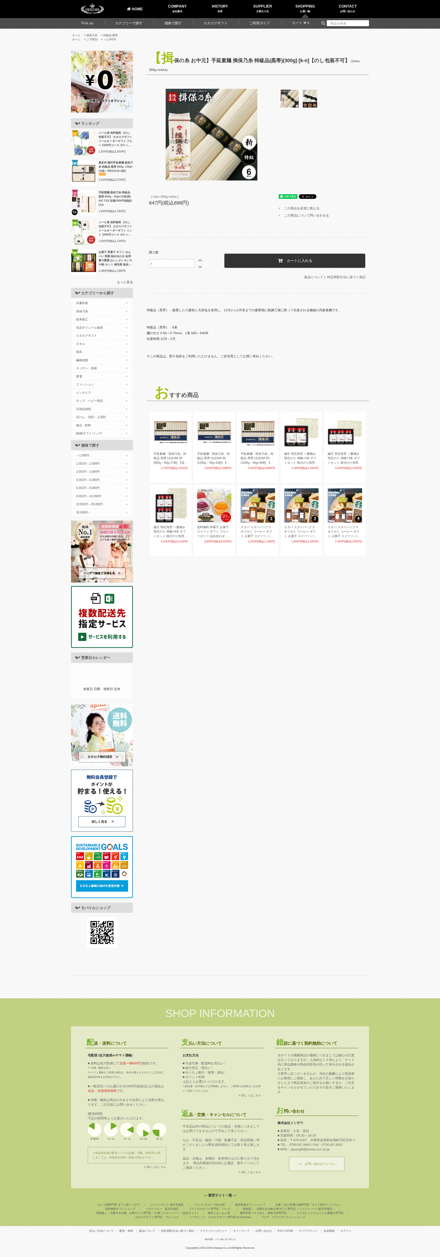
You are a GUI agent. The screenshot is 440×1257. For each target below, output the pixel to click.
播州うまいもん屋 (219, 1213)
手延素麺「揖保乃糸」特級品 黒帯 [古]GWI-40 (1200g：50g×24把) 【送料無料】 (213, 458)
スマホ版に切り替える (225, 1239)
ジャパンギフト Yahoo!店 (209, 1204)
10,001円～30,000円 (89, 504)
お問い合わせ (263, 1230)
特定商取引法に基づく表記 (346, 277)
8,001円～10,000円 (88, 496)
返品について (313, 277)
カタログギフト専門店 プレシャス (157, 1217)
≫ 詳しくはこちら (154, 1166)
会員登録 (329, 1230)
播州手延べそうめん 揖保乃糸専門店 (263, 1213)
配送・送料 (126, 1230)
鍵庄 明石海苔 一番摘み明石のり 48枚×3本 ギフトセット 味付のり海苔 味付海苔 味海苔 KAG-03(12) (344, 458)
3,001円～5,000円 (88, 480)
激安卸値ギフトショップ (250, 1204)
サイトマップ (241, 1230)
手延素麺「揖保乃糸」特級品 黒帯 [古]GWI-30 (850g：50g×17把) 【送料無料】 (170, 458)
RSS (280, 1230)
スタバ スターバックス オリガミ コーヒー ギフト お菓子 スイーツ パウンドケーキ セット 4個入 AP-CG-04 (344, 531)
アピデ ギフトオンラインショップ (283, 1217)
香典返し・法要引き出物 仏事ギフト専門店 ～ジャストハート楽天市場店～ (289, 1208)
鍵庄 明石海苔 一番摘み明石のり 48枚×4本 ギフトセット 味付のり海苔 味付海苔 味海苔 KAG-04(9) (170, 531)
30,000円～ (83, 512)
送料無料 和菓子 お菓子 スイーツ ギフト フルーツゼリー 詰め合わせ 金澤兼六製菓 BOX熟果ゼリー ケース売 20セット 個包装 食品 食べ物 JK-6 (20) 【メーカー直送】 (214, 531)
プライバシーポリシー (213, 1230)
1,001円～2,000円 (88, 463)
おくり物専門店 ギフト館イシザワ (119, 1204)
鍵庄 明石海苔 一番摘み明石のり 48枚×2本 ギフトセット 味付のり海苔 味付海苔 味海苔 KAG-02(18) (300, 458)
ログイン (345, 1230)
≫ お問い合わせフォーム (317, 1163)
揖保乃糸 (91, 35)
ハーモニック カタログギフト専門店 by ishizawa (220, 1217)
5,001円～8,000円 (88, 488)
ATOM (289, 1230)
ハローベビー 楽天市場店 (162, 1208)
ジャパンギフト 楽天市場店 (167, 1204)
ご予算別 (91, 39)
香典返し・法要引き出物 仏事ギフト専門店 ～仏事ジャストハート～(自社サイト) (147, 1213)
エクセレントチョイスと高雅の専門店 (320, 1213)
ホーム (76, 35)
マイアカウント (308, 1230)
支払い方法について (101, 1230)
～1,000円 (109, 39)
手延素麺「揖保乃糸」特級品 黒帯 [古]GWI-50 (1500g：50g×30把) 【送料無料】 (257, 458)
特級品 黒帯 (110, 35)
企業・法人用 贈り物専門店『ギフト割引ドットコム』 (308, 1204)
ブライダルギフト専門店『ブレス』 (211, 1208)
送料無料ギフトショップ (120, 1208)
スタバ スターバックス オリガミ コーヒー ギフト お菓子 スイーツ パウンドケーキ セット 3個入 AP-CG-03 (300, 531)
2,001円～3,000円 (88, 471)
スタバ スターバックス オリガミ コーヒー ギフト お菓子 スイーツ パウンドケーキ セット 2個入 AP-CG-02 (257, 531)
